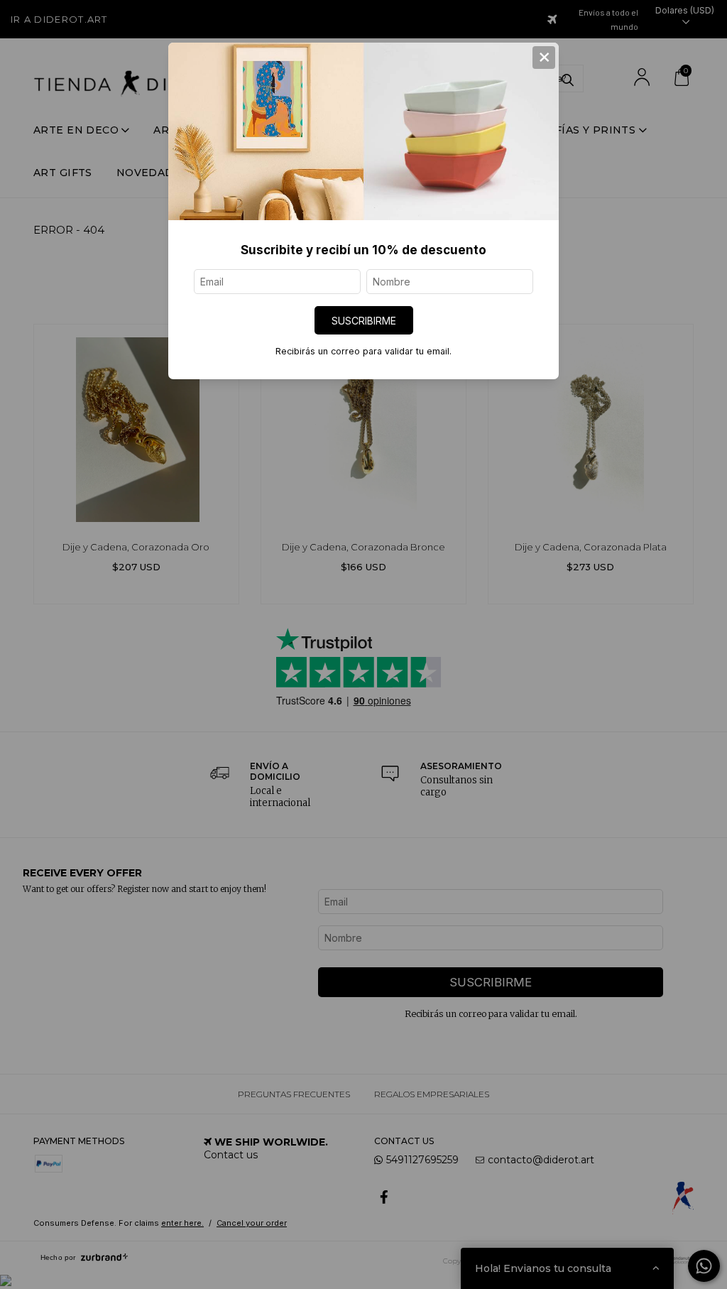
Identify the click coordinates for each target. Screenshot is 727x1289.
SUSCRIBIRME (364, 321)
